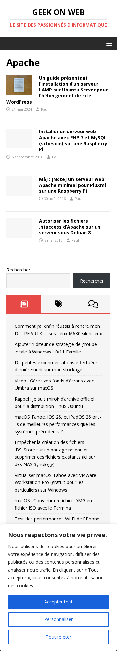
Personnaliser (58, 619)
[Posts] (23, 304)
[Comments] (93, 304)
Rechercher (18, 270)
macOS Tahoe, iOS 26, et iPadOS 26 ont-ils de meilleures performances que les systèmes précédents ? (58, 424)
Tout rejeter (58, 637)
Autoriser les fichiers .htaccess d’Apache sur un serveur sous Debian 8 (69, 227)
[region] (58, 587)
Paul (44, 109)
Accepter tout (58, 602)
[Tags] (58, 304)
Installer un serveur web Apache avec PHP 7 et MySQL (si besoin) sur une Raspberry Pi (73, 140)
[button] (108, 43)
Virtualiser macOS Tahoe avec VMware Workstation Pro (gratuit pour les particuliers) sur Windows (55, 482)
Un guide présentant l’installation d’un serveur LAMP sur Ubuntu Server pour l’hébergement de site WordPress (57, 90)
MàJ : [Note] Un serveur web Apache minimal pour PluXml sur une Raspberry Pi (72, 185)
